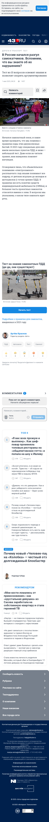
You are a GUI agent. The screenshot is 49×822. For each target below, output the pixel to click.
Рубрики (7, 681)
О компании (9, 701)
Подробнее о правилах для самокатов (22, 319)
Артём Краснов (18, 333)
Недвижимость (9, 35)
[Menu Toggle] (3, 41)
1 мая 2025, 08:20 (8, 81)
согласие (25, 11)
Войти (11, 418)
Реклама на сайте (12, 687)
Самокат (39, 344)
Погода (36, 35)
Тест (28, 344)
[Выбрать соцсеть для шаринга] (44, 90)
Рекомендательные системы (24, 770)
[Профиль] (46, 41)
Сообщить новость (13, 674)
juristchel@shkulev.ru (27, 734)
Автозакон (17, 344)
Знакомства (24, 35)
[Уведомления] (39, 41)
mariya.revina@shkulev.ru (16, 752)
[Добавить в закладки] (37, 90)
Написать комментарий (15, 92)
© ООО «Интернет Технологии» (24, 805)
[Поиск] (33, 41)
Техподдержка (11, 694)
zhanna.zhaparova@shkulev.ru (16, 747)
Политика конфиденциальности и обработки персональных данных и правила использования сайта (24, 775)
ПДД (6, 344)
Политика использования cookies (24, 767)
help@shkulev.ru (30, 738)
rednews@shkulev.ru (36, 730)
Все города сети (11, 715)
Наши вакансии (11, 708)
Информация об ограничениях (24, 763)
